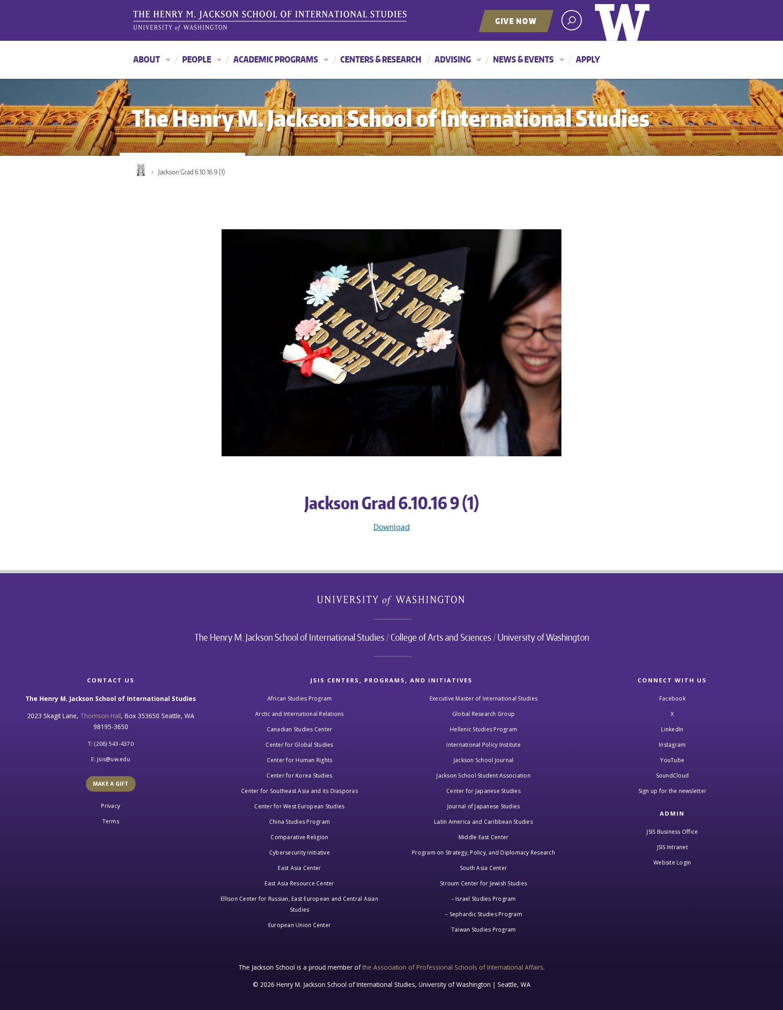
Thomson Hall (100, 715)
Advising (453, 59)
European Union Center (299, 925)
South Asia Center (483, 868)
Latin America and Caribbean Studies (483, 822)
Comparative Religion (299, 837)
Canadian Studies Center (300, 729)
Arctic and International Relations (299, 714)
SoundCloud (672, 775)
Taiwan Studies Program (483, 929)
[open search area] (571, 20)
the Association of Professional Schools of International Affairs (452, 967)
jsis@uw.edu (113, 759)
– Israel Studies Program (483, 899)
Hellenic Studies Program (483, 729)
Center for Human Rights (300, 760)
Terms (110, 821)
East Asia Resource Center (299, 883)
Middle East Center (484, 837)
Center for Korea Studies (299, 775)
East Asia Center (299, 868)
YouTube (672, 760)
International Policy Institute (483, 745)
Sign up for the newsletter (672, 791)
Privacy (110, 806)
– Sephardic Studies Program (483, 914)
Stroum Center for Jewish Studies (483, 883)
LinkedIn (672, 729)
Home (140, 170)
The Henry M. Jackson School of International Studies (289, 637)
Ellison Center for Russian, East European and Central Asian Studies (299, 904)
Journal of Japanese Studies (483, 806)
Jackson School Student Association (483, 775)
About (146, 59)
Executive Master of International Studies (483, 698)
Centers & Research (380, 59)
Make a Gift (111, 784)
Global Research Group (483, 714)
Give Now (516, 21)
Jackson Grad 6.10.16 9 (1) (191, 172)
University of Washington (622, 20)
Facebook (672, 698)
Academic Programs (275, 59)
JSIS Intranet (672, 847)
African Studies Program (299, 698)
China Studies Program (299, 822)
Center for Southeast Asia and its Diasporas (299, 791)
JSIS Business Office (672, 832)
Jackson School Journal (484, 760)
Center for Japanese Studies (483, 791)
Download (391, 527)
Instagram (672, 745)
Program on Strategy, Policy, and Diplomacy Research (483, 852)
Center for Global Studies (299, 745)
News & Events (523, 59)
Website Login (672, 862)
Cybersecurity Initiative (299, 852)
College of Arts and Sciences (441, 637)
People (196, 59)
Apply (588, 59)
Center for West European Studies (299, 806)
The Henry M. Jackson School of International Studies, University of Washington (271, 21)
